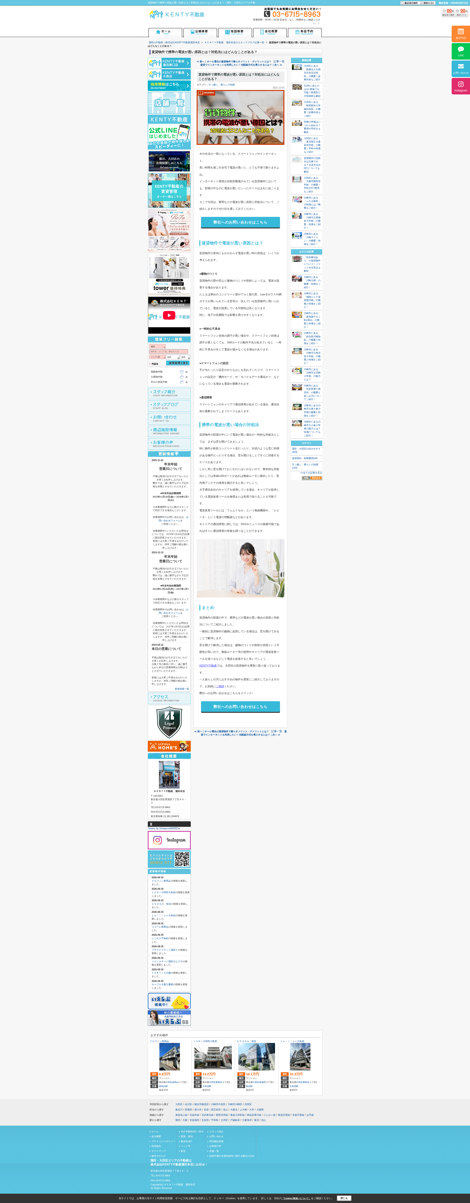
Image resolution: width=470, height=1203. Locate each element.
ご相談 (220, 686)
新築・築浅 (187, 1136)
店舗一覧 (214, 1151)
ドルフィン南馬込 (161, 880)
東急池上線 (181, 1115)
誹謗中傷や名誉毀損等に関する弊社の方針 (232, 1156)
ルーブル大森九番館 (162, 984)
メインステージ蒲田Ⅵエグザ (167, 961)
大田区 (169, 1082)
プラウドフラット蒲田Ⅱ (165, 950)
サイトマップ (158, 1151)
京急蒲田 (194, 1120)
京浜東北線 (208, 1115)
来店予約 (461, 37)
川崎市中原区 (218, 1104)
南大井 (198, 1109)
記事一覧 (279, 61)
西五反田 (216, 1109)
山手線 (310, 1115)
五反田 (205, 1120)
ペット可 (185, 1146)
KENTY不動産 (208, 665)
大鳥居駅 (207, 1086)
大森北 (233, 1109)
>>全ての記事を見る (311, 472)
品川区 (188, 1104)
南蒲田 (262, 1082)
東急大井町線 (237, 1115)
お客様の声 (215, 1146)
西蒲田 (188, 1109)
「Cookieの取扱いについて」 (296, 1198)
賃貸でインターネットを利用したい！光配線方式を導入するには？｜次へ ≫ (241, 64)
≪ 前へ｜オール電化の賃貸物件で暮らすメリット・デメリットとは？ (234, 61)
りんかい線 (270, 1115)
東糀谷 (219, 1082)
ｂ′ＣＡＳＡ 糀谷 (161, 904)
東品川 (178, 1109)
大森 (184, 1120)
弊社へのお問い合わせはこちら (240, 222)
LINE (461, 55)
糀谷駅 (249, 1086)
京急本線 (194, 1115)
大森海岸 (247, 1120)
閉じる (344, 1198)
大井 (251, 1109)
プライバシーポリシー (163, 1141)
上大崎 (243, 1109)
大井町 (224, 1120)
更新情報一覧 (182, 688)
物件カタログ (158, 1156)
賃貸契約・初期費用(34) (304, 458)
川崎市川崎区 (235, 1104)
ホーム (155, 1131)
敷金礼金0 (186, 1141)
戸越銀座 (235, 1120)
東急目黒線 (284, 1115)
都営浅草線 (222, 1115)
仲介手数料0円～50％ (192, 1131)
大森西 (260, 1109)
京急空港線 (298, 1115)
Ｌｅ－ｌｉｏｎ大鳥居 (164, 915)
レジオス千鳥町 (160, 938)
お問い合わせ (216, 1136)
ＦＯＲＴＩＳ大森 (161, 972)
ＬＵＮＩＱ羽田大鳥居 (163, 892)
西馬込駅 (163, 1086)
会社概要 (156, 1136)
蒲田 (177, 1120)
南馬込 (175, 1082)
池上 (225, 1109)
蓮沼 (256, 1120)
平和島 (214, 1120)
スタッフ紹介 (216, 1131)
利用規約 (156, 1146)
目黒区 (248, 1104)
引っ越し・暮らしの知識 (222, 84)
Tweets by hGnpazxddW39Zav (164, 828)
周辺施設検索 (216, 1141)
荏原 (206, 1109)
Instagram (460, 90)
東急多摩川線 (254, 1115)
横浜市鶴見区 (201, 1104)
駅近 (183, 1151)
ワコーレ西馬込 (160, 926)
